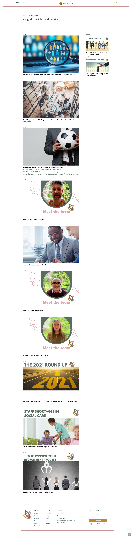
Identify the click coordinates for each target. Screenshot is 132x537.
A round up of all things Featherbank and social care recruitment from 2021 (50, 401)
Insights (115, 3)
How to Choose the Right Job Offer (35, 265)
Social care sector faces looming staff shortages (40, 447)
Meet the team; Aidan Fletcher (34, 219)
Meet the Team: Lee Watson (33, 310)
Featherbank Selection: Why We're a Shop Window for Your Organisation (49, 74)
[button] (9, 3)
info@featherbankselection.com (66, 520)
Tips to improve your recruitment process (38, 492)
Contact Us (123, 3)
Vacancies (107, 3)
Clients (24, 3)
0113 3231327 (61, 523)
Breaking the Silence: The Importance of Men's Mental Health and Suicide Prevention (49, 121)
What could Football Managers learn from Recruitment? (43, 167)
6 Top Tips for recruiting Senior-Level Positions (97, 75)
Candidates (17, 3)
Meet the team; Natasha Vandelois (35, 356)
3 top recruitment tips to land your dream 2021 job (96, 53)
